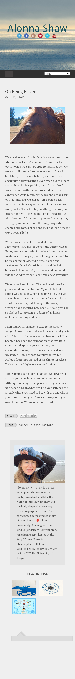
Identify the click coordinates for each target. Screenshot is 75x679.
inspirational (44, 424)
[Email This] (21, 416)
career (24, 424)
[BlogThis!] (25, 416)
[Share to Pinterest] (35, 416)
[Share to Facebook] (31, 416)
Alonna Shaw (38, 28)
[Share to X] (28, 416)
